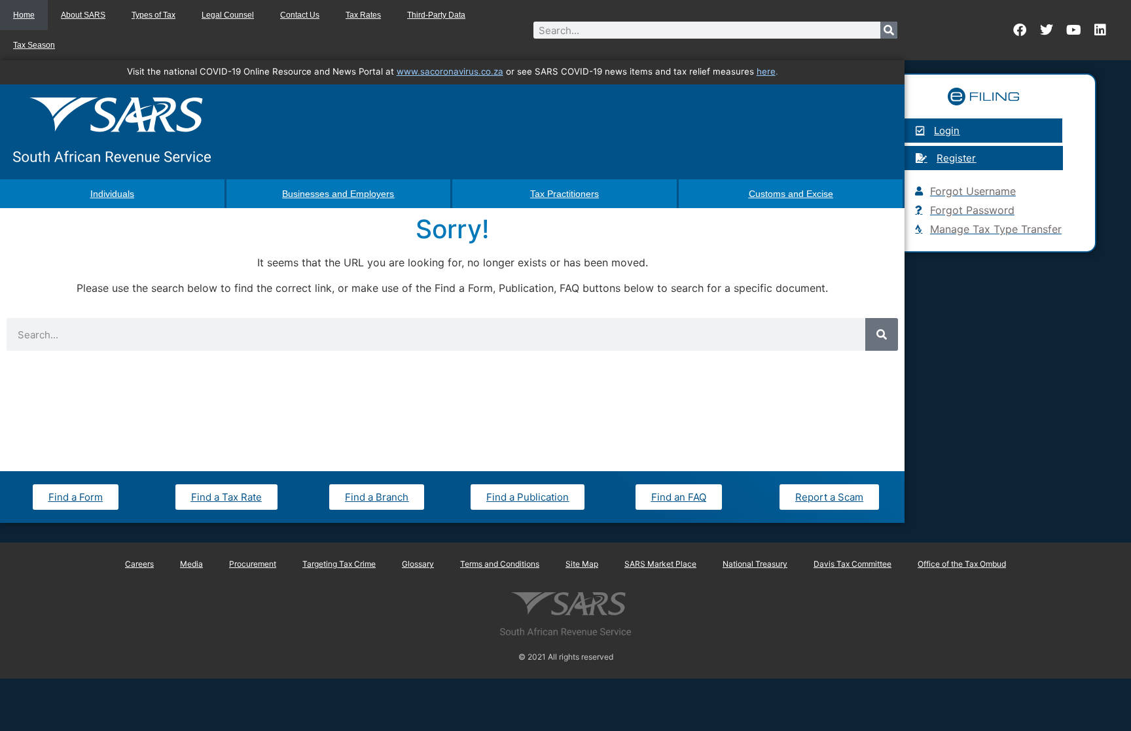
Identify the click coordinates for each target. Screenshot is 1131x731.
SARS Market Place (660, 564)
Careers (139, 564)
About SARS (83, 15)
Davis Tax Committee (852, 564)
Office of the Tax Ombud (962, 564)
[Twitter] (1046, 30)
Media (191, 564)
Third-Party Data (436, 15)
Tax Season (34, 45)
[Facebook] (1020, 30)
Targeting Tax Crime (339, 564)
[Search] (888, 30)
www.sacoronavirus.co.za (450, 71)
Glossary (418, 564)
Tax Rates (363, 15)
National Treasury (755, 564)
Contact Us (299, 15)
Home (24, 15)
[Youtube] (1073, 30)
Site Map (582, 564)
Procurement (252, 564)
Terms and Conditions (499, 564)
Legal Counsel (228, 15)
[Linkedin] (1100, 30)
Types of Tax (153, 15)
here (766, 71)
